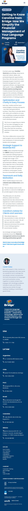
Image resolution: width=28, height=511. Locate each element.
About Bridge (6, 470)
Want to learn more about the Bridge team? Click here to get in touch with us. (13, 244)
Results (5, 459)
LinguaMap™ (6, 452)
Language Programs (8, 456)
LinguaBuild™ (6, 454)
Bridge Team (6, 9)
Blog (4, 472)
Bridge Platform (7, 457)
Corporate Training (8, 469)
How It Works (6, 449)
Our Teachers (6, 451)
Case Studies (6, 474)
